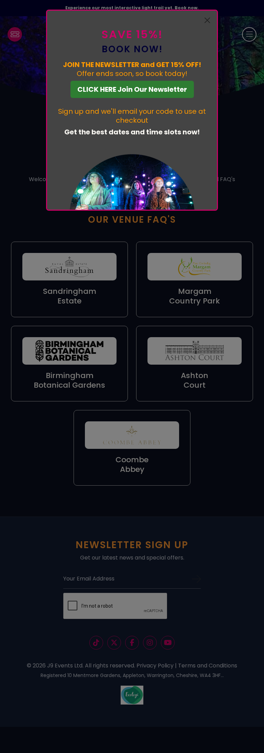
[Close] (207, 20)
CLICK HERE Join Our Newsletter (132, 89)
